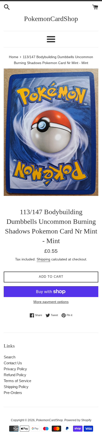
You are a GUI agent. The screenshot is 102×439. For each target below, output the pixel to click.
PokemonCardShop (51, 19)
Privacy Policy (15, 369)
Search (9, 357)
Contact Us (13, 363)
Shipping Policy (16, 387)
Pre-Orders (13, 393)
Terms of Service (17, 381)
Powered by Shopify (77, 420)
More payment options (51, 302)
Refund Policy (15, 375)
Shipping (43, 259)
